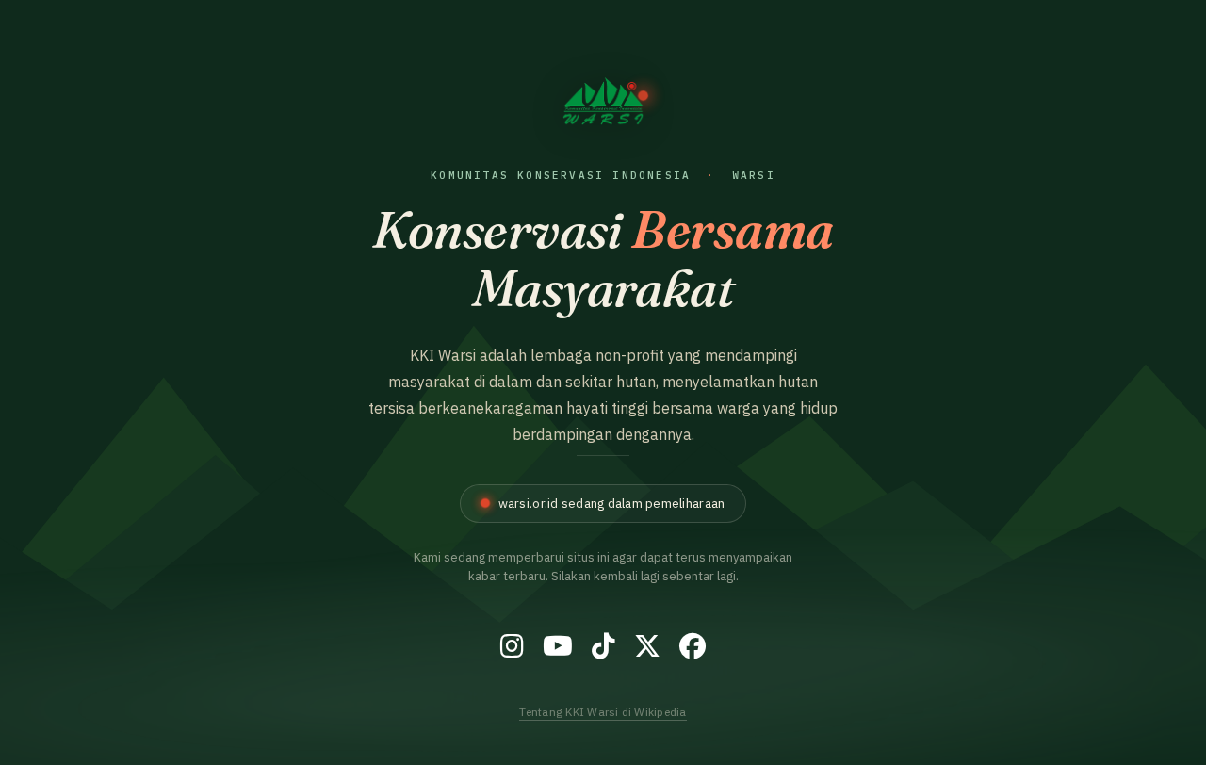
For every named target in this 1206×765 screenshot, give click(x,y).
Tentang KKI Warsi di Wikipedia (602, 712)
